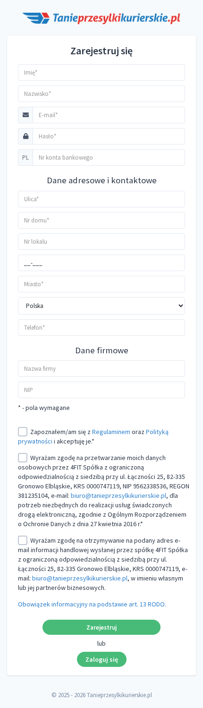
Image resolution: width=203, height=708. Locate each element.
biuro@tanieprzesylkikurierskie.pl (118, 495)
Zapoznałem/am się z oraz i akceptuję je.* (93, 436)
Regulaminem (111, 431)
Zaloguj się (101, 659)
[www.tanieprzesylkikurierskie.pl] (101, 18)
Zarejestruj (101, 627)
